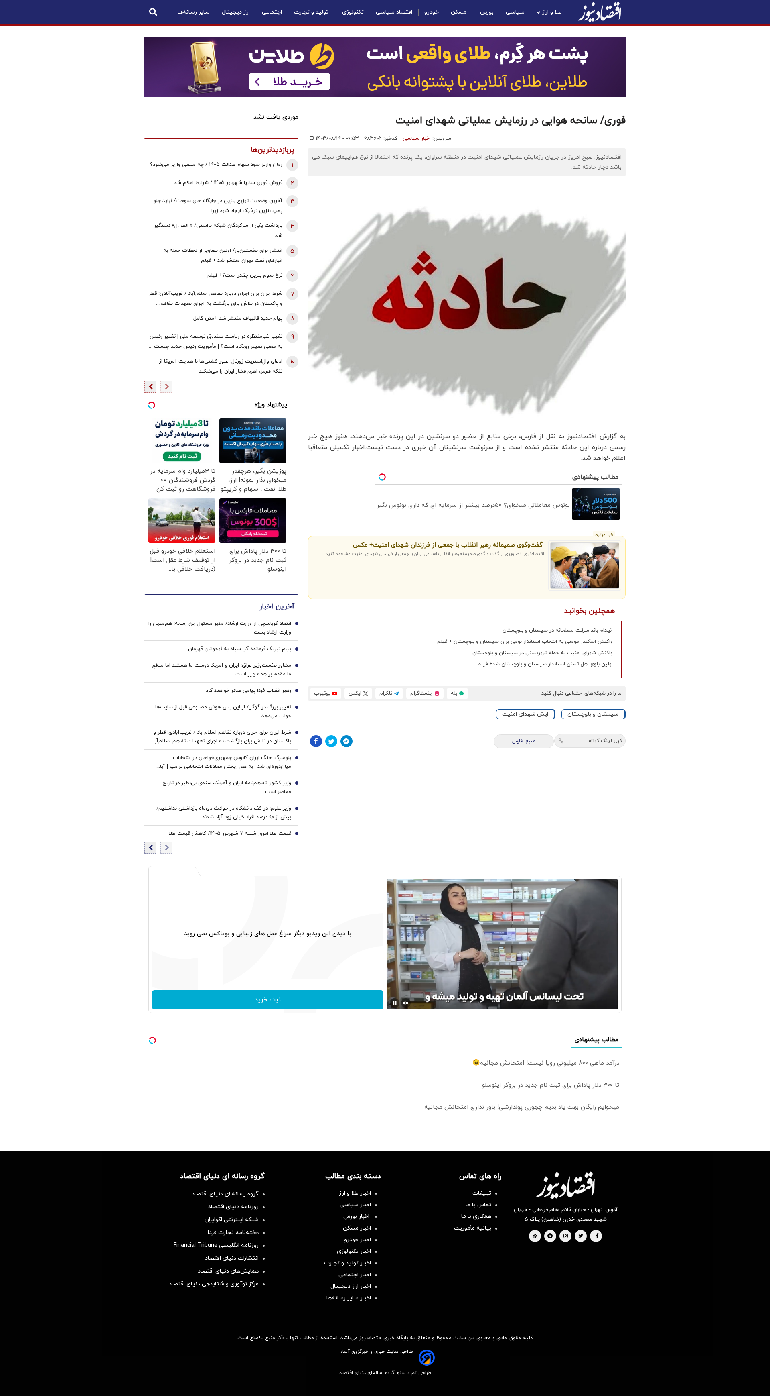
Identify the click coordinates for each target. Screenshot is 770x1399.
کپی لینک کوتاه (605, 741)
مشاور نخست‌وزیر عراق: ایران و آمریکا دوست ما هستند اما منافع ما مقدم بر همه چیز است (221, 670)
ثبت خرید (268, 999)
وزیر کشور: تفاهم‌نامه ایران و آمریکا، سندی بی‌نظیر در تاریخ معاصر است (226, 787)
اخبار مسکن (357, 1228)
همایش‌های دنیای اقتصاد (228, 1271)
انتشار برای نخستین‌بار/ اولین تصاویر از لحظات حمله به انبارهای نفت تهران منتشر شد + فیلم (222, 255)
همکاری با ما (476, 1216)
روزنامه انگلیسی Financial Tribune (216, 1245)
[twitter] (580, 1236)
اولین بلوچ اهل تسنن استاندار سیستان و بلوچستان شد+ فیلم (545, 664)
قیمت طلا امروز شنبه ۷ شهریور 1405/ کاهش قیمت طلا (230, 833)
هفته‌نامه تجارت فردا (233, 1232)
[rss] (535, 1236)
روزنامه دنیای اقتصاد (233, 1207)
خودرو (431, 12)
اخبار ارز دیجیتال (350, 1286)
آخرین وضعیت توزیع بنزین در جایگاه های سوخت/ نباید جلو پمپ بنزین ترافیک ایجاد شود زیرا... (218, 205)
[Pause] (394, 1003)
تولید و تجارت (312, 12)
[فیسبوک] (316, 741)
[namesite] (600, 12)
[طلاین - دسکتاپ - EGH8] (385, 67)
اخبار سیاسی (417, 138)
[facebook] (597, 1236)
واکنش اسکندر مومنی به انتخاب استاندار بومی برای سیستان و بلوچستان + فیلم (525, 641)
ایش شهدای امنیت (525, 714)
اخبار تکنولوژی (354, 1251)
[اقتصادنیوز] (565, 1185)
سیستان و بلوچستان (592, 714)
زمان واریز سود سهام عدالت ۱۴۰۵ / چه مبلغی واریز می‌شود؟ (216, 164)
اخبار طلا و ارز (355, 1193)
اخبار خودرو (357, 1240)
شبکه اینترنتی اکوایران (232, 1220)
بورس (487, 12)
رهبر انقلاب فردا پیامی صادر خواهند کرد (248, 690)
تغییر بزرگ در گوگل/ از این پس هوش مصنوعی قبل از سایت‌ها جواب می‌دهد (223, 712)
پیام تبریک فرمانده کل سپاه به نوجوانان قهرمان (239, 649)
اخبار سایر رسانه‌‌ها (348, 1298)
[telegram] (550, 1236)
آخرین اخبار (276, 607)
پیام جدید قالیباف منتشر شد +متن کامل (237, 318)
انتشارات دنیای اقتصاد (232, 1258)
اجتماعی (272, 12)
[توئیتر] (331, 741)
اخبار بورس (357, 1216)
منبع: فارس (523, 741)
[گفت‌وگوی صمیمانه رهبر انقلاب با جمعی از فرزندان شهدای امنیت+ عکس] (585, 565)
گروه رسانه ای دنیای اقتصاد (225, 1194)
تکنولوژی (353, 12)
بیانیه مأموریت (472, 1228)
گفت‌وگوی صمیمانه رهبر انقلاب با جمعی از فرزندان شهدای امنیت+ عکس (448, 545)
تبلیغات (481, 1193)
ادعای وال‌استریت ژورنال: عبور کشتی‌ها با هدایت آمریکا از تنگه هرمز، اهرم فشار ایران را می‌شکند (220, 366)
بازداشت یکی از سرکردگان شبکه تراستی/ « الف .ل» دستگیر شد (218, 230)
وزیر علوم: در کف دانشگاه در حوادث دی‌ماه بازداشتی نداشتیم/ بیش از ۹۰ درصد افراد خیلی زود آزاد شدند (223, 813)
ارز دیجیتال (236, 12)
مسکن (459, 12)
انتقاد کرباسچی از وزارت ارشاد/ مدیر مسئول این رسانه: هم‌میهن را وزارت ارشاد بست (219, 628)
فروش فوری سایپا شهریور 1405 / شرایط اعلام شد (228, 182)
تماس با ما (478, 1205)
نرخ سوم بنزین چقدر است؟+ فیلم (244, 275)
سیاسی (515, 12)
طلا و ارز (552, 12)
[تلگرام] (346, 741)
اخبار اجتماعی (354, 1275)
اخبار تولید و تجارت (347, 1263)
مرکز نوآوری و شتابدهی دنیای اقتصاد (214, 1284)
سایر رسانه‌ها (194, 12)
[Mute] (406, 1003)
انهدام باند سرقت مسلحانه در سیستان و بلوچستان (558, 630)
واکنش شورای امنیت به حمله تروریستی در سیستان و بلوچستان (542, 653)
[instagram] (565, 1236)
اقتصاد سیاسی (394, 12)
